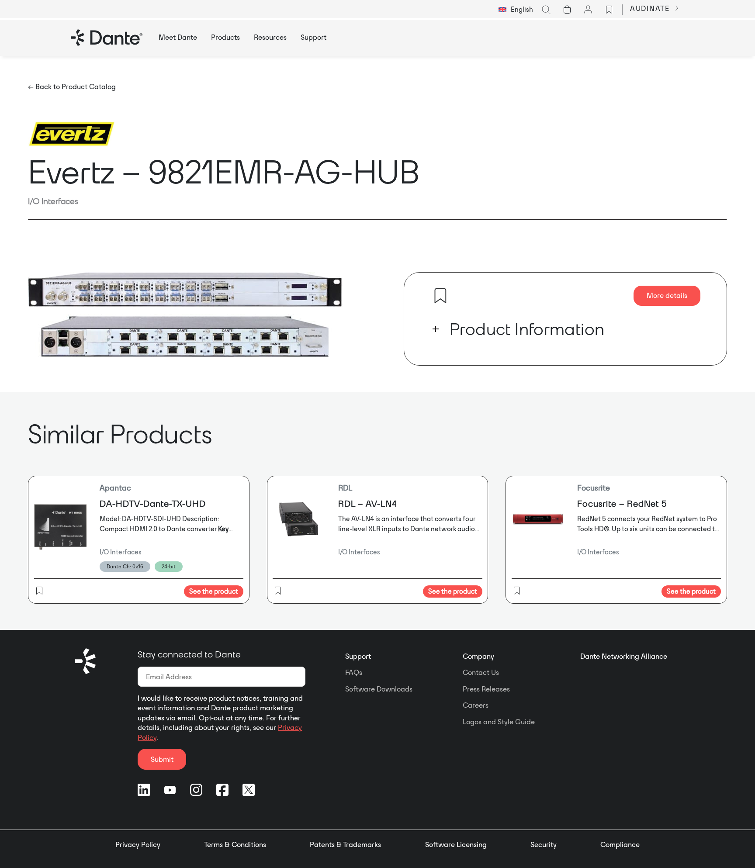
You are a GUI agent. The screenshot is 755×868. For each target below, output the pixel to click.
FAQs (353, 672)
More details (667, 295)
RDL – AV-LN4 (367, 503)
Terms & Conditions (235, 844)
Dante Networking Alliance (623, 656)
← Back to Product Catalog (72, 86)
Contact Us (481, 672)
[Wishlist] (609, 9)
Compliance (620, 844)
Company (478, 656)
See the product (213, 591)
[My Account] (588, 9)
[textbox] (516, 9)
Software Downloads (378, 689)
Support (358, 656)
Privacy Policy (137, 844)
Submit (162, 759)
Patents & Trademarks (345, 844)
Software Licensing (456, 844)
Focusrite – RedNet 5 (622, 503)
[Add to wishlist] (440, 296)
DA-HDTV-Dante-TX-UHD (153, 503)
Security (543, 844)
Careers (475, 705)
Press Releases (486, 689)
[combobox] (516, 9)
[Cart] (567, 9)
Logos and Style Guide (499, 721)
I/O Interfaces (53, 201)
